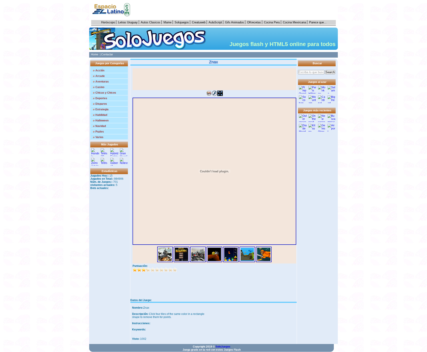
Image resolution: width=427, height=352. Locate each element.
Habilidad (101, 115)
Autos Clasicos (150, 22)
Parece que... (317, 22)
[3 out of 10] (143, 270)
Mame (167, 22)
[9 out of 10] (170, 270)
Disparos (101, 103)
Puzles (99, 131)
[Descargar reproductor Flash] (214, 95)
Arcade (100, 76)
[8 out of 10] (166, 270)
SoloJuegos (223, 346)
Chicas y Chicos (105, 92)
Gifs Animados (234, 22)
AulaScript (215, 22)
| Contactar (106, 54)
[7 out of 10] (161, 270)
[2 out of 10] (139, 270)
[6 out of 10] (157, 270)
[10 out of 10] (175, 270)
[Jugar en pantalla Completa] (220, 95)
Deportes (101, 98)
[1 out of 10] (135, 270)
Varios (99, 137)
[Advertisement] (235, 10)
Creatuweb (198, 22)
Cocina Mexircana (294, 22)
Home (94, 54)
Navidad (100, 126)
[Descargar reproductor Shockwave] (209, 95)
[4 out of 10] (148, 270)
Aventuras (102, 81)
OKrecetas (254, 22)
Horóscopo (108, 22)
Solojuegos (182, 22)
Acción (99, 70)
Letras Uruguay (128, 22)
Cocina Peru (272, 22)
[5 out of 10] (152, 270)
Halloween (102, 120)
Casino (99, 87)
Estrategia (102, 109)
